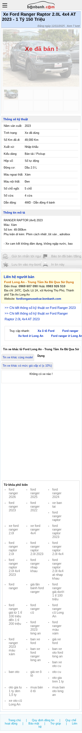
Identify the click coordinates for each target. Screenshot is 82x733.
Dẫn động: (10, 202)
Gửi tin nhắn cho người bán (28, 256)
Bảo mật (33, 723)
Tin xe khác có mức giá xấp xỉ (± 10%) (27, 365)
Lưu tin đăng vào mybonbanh (28, 264)
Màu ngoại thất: (13, 174)
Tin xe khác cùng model (18, 357)
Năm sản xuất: (13, 125)
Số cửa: (9, 195)
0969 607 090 (28, 286)
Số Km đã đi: (12, 139)
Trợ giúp (55, 723)
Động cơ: (10, 167)
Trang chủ (14, 720)
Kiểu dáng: (10, 153)
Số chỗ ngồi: (12, 188)
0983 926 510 (55, 286)
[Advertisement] (41, 432)
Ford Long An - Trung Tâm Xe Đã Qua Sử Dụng (39, 282)
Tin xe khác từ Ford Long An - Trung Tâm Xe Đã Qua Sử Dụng (41, 350)
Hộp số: (9, 160)
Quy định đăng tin (43, 720)
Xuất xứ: (9, 146)
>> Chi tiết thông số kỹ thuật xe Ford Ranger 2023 (40, 308)
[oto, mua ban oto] (41, 5)
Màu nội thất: (12, 181)
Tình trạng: (10, 132)
